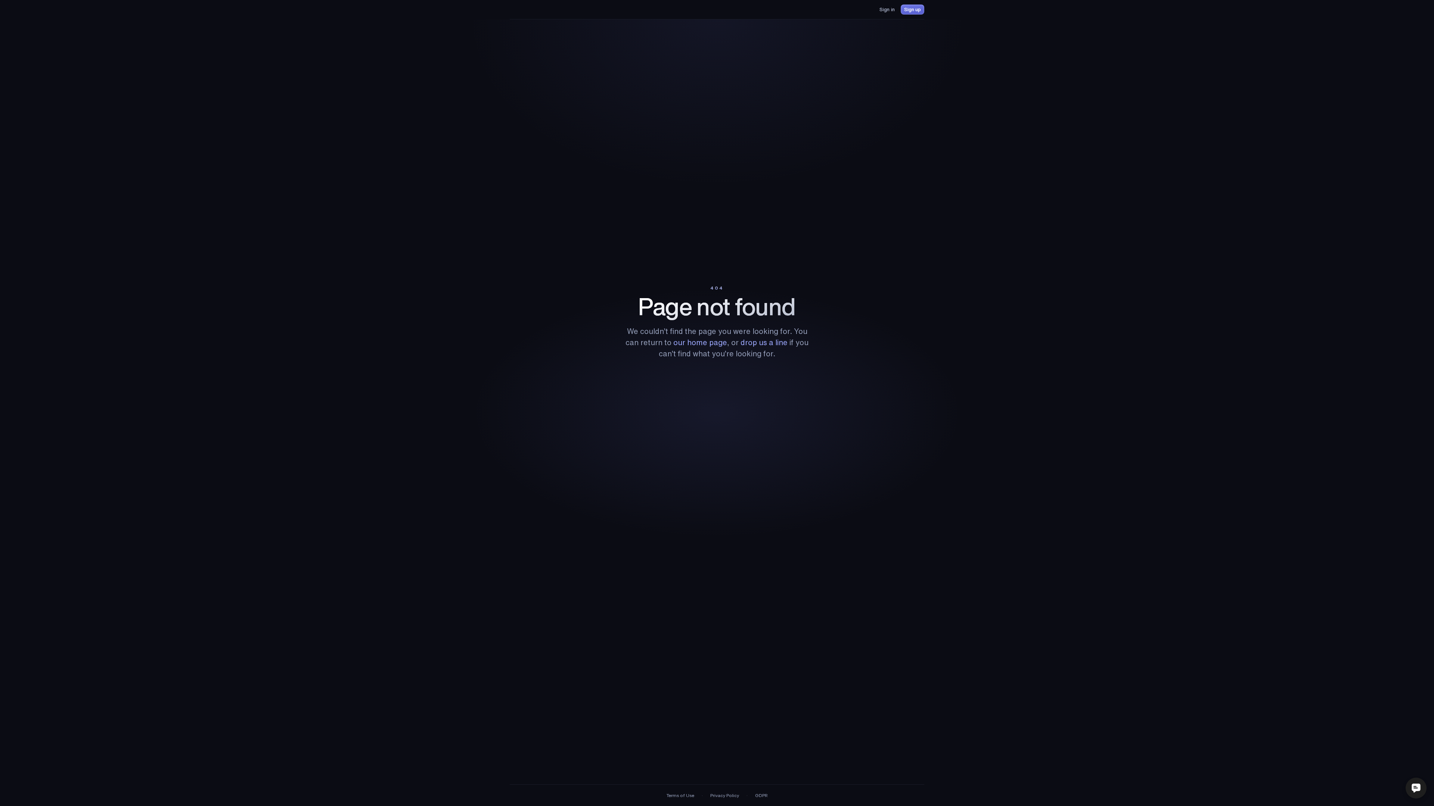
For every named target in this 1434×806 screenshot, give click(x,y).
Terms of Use (680, 795)
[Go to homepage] (529, 9)
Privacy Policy (724, 795)
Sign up (912, 9)
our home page (700, 342)
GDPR (761, 795)
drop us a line (764, 342)
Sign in (887, 9)
